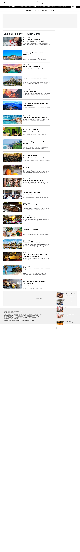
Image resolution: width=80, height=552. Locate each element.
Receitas (28, 10)
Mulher (54, 6)
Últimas (36, 10)
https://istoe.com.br (7, 318)
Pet (65, 6)
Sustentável (60, 6)
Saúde (26, 6)
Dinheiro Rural (20, 6)
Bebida (52, 10)
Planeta (34, 6)
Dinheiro (13, 6)
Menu (44, 6)
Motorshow (49, 6)
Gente (30, 6)
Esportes (39, 6)
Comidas (44, 10)
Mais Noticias (66, 327)
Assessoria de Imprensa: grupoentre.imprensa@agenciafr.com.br (23, 320)
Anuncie (73, 6)
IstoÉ (9, 6)
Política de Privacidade (7, 320)
